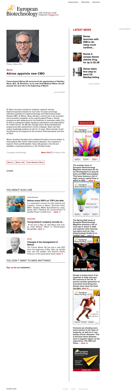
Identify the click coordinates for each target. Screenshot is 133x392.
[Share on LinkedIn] (47, 178)
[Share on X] (24, 178)
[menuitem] (73, 2)
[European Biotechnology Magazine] (32, 11)
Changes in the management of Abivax (42, 243)
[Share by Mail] (59, 178)
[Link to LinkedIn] (94, 389)
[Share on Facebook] (12, 178)
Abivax (9, 69)
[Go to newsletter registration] (86, 359)
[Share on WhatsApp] (36, 178)
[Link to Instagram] (98, 389)
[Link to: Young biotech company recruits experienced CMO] (15, 225)
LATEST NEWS (82, 30)
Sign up (9, 267)
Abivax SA (20, 162)
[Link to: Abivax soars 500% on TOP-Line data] (15, 204)
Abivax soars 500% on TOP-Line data (45, 200)
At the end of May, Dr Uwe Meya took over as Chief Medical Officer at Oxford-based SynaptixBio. (46, 226)
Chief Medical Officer (35, 162)
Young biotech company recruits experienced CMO (52, 221)
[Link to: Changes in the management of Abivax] (15, 245)
